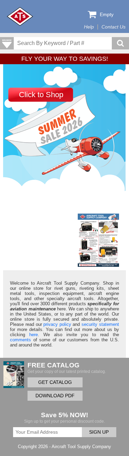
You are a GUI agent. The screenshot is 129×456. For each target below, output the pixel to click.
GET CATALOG (55, 382)
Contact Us (113, 27)
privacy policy (57, 324)
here (33, 334)
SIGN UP (99, 432)
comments (20, 339)
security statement (100, 324)
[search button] (120, 43)
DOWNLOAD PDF (55, 395)
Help (89, 27)
